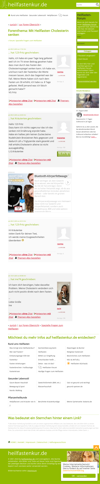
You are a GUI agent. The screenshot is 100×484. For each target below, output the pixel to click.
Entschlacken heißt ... (47, 359)
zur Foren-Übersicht (29, 325)
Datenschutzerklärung (73, 470)
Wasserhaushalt (44, 386)
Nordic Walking (16, 390)
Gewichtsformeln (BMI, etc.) (49, 382)
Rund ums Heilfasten (19, 15)
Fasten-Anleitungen (17, 363)
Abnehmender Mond (91, 115)
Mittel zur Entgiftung (46, 356)
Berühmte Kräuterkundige (49, 401)
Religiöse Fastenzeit (75, 352)
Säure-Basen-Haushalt (19, 382)
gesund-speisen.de (75, 386)
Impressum (30, 442)
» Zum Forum (82, 59)
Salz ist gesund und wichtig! (78, 382)
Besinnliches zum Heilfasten (78, 356)
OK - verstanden (79, 475)
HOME (13, 442)
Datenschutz (42, 442)
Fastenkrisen (15, 371)
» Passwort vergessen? (86, 55)
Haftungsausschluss (57, 442)
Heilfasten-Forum (50, 367)
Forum (65, 15)
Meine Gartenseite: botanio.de (79, 401)
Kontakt (21, 442)
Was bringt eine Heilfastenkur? (22, 348)
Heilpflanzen (52, 15)
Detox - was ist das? (46, 363)
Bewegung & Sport (17, 386)
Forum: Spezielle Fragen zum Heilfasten (25, 40)
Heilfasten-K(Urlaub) (79, 363)
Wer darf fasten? (16, 352)
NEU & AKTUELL (73, 359)
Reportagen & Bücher (76, 348)
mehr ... (93, 137)
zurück (13, 325)
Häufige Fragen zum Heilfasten (50, 371)
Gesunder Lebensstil (37, 15)
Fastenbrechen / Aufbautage (21, 367)
